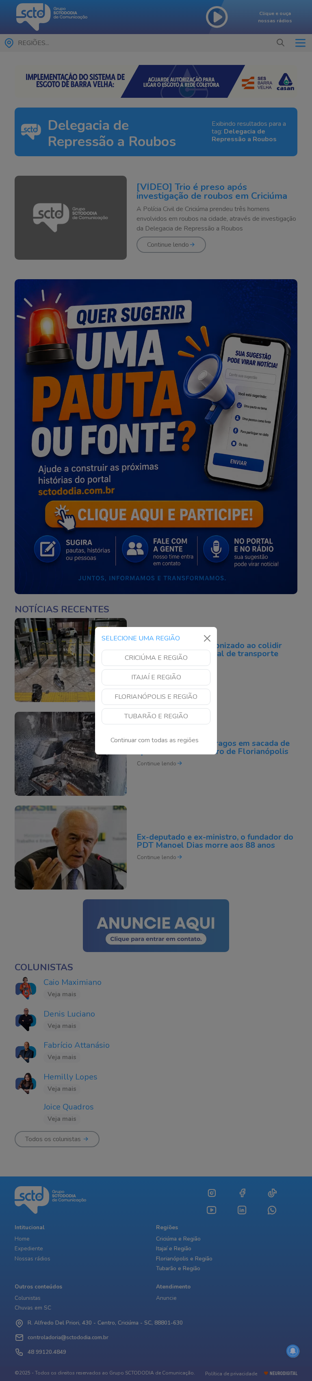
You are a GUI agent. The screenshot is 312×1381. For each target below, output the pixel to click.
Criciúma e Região (156, 657)
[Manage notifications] (292, 1350)
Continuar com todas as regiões (154, 740)
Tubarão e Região (156, 716)
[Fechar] (207, 638)
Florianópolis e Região (156, 696)
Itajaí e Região (156, 677)
